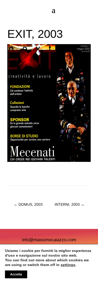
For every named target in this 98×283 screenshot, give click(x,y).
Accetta (16, 274)
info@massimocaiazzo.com (49, 239)
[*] (49, 160)
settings (68, 265)
